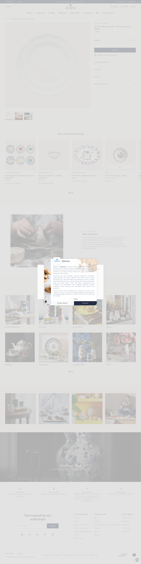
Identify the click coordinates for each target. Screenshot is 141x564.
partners (63, 266)
